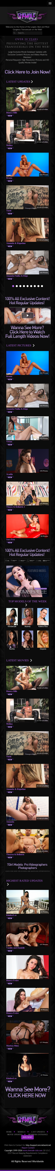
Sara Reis (10, 539)
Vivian (9, 441)
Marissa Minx (12, 1046)
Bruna (9, 178)
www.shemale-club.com (32, 1151)
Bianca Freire (12, 980)
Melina (9, 145)
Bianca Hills (11, 113)
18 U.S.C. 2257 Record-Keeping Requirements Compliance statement (29, 1153)
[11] (35, 286)
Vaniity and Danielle (15, 948)
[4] (24, 286)
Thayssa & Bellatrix (15, 854)
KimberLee (11, 915)
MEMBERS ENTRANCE (38, 1135)
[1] (13, 286)
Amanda (10, 822)
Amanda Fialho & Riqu (17, 276)
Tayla (8, 210)
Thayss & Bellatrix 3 (15, 507)
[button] (27, 315)
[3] (20, 286)
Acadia (9, 474)
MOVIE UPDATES (14, 1135)
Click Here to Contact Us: (14, 1145)
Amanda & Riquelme (16, 243)
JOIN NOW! (27, 1137)
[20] (38, 286)
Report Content (28, 1148)
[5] (27, 286)
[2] (17, 286)
